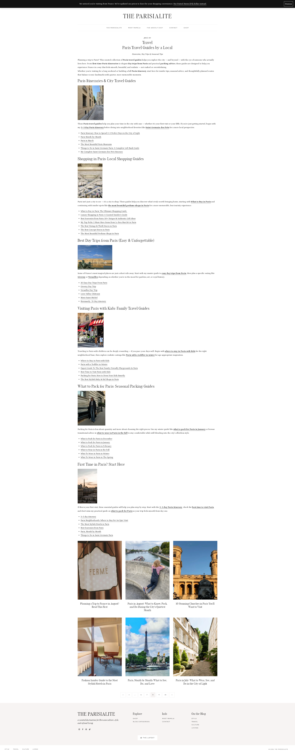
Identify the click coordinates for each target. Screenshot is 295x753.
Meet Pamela (134, 28)
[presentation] (100, 570)
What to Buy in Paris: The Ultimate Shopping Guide (104, 211)
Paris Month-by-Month (91, 137)
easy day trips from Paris (174, 273)
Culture (195, 725)
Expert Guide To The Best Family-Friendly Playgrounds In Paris (109, 368)
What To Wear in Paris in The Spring (97, 457)
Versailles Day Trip (89, 290)
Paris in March (87, 140)
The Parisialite (114, 28)
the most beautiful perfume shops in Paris (128, 205)
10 (165, 695)
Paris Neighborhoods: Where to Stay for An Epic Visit (104, 520)
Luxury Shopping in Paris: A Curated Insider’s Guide (104, 215)
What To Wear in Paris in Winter (95, 453)
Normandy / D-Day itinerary (93, 301)
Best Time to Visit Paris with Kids (96, 372)
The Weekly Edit (155, 28)
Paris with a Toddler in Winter (94, 364)
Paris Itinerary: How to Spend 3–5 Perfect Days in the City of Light (110, 133)
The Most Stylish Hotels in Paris (95, 524)
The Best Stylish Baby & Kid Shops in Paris (100, 379)
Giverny (81, 277)
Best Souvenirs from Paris (92, 528)
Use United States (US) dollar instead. (189, 4)
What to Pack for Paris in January (95, 442)
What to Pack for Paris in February (96, 446)
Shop (186, 28)
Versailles (93, 277)
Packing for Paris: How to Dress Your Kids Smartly (103, 375)
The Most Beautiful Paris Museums (96, 144)
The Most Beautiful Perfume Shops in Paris (100, 233)
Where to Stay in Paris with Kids (95, 361)
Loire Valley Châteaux (90, 294)
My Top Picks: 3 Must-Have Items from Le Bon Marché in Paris (108, 222)
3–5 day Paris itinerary (92, 127)
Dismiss (288, 4)
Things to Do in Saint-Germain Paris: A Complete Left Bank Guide (110, 148)
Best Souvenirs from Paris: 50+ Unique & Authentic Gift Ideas (108, 218)
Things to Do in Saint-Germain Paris (97, 535)
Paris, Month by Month (91, 531)
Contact (173, 28)
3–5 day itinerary (88, 517)
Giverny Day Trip (88, 286)
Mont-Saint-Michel (89, 297)
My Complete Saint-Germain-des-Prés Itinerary (102, 152)
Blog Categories (141, 721)
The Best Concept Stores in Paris (95, 230)
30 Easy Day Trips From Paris (94, 283)
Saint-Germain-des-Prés (157, 127)
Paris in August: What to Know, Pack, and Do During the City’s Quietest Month (147, 607)
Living (195, 728)
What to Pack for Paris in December (96, 439)
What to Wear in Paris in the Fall (95, 450)
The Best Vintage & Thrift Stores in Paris (99, 226)
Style (194, 718)
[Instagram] (79, 729)
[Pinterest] (86, 729)
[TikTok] (89, 729)
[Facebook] (82, 729)
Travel (195, 721)
